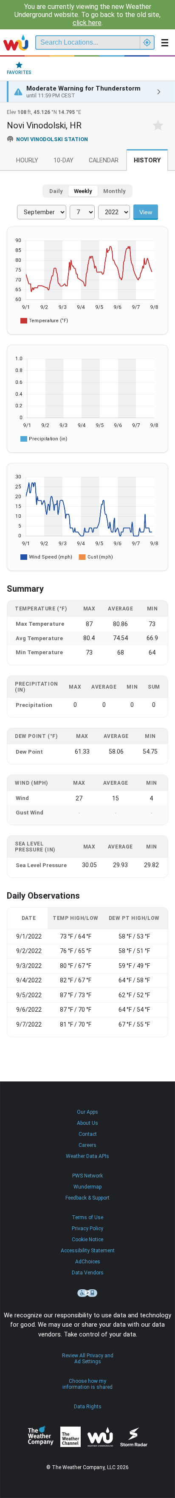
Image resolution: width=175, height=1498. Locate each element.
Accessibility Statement (88, 1251)
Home (15, 42)
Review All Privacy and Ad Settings (87, 1359)
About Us (87, 1123)
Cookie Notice (87, 1240)
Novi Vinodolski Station (52, 139)
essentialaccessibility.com (87, 1293)
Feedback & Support (87, 1198)
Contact (88, 1134)
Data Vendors (88, 1273)
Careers (87, 1145)
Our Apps (87, 1112)
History (147, 160)
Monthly (114, 191)
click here (87, 23)
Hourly (27, 160)
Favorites (19, 72)
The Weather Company (41, 1437)
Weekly (83, 191)
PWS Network (87, 1176)
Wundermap (87, 1187)
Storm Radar (133, 1437)
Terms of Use (87, 1217)
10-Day (63, 160)
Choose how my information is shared (87, 1384)
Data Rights (88, 1407)
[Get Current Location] (147, 42)
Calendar (104, 160)
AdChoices (87, 1262)
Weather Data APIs (87, 1156)
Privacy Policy (87, 1228)
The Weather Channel (70, 1437)
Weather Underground (100, 1437)
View (145, 212)
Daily (56, 191)
